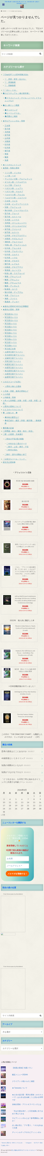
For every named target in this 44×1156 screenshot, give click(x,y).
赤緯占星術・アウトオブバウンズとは (26, 1104)
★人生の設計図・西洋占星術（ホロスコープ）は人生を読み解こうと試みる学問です (27, 1097)
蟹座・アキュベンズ (13, 276)
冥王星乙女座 (10, 349)
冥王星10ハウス (11, 314)
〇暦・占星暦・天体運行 (13, 434)
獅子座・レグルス (12, 264)
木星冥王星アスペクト (14, 364)
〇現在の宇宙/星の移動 (14, 439)
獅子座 (7, 151)
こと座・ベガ (10, 176)
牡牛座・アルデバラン (14, 251)
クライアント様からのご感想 (23, 1081)
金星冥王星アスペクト (14, 377)
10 (4, 802)
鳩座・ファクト (11, 298)
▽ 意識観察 (10, 82)
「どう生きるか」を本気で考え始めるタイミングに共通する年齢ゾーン (21, 780)
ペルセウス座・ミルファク (16, 198)
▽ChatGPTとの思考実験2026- (16, 74)
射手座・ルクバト (12, 232)
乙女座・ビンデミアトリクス (16, 204)
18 (10, 805)
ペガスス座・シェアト (14, 188)
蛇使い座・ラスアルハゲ (15, 273)
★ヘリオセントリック (12, 165)
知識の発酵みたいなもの (15, 765)
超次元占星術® (9, 462)
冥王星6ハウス (11, 339)
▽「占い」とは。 (10, 90)
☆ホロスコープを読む (12, 382)
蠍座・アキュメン (12, 280)
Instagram (29, 1142)
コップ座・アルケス (13, 185)
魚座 (6, 160)
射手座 (7, 135)
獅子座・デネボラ (12, 261)
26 (16, 808)
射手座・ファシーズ (13, 229)
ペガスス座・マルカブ (14, 191)
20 (22, 805)
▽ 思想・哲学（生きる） (16, 79)
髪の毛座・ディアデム (14, 292)
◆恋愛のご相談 (11, 116)
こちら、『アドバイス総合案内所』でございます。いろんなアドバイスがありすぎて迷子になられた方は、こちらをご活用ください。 (25, 571)
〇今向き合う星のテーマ (16, 443)
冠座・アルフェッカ (13, 207)
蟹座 (6, 154)
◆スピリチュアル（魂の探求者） (16, 93)
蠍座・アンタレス (12, 286)
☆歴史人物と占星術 (13, 386)
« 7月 (3, 815)
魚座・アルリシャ (12, 295)
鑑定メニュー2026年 (20, 1075)
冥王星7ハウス (11, 342)
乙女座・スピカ (11, 201)
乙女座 (7, 125)
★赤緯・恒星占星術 (11, 168)
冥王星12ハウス (11, 320)
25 (10, 808)
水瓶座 (7, 141)
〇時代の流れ (11, 450)
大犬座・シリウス (12, 220)
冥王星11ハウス (11, 317)
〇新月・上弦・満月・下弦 (17, 447)
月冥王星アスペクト (13, 361)
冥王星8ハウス (11, 345)
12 (16, 802)
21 (28, 805)
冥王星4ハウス (11, 333)
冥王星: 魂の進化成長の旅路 (25, 481)
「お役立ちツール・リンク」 (15, 459)
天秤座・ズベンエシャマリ (16, 223)
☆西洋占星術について (12, 406)
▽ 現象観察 (10, 85)
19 (16, 805)
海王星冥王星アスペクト (15, 371)
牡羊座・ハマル (11, 258)
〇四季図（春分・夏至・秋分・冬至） (18, 431)
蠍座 (6, 157)
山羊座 (7, 138)
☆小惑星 (6, 394)
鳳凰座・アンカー (12, 302)
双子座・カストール (13, 217)
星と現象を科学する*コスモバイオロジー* (24, 1150)
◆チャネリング (11, 110)
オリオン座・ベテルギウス (16, 182)
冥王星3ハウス (11, 330)
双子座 (7, 129)
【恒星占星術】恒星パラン (22, 1068)
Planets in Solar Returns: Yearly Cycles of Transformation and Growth (25, 628)
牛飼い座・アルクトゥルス (16, 245)
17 (4, 805)
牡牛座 (7, 144)
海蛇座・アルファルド (14, 242)
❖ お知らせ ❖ (10, 413)
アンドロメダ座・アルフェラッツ (18, 179)
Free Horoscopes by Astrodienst (13, 894)
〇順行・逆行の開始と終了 (16, 454)
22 (34, 805)
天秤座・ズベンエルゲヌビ (16, 226)
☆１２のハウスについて (13, 409)
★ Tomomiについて (19, 1088)
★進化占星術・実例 (11, 309)
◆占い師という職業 (11, 105)
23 (40, 805)
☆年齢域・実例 (9, 397)
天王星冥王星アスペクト (15, 355)
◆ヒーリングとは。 (13, 113)
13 (22, 802)
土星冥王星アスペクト (14, 352)
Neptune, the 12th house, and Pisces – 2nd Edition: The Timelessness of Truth (25, 653)
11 (10, 802)
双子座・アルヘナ (12, 213)
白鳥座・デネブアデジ (14, 267)
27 (22, 808)
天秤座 (7, 132)
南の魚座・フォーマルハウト (16, 210)
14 (28, 802)
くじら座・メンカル (13, 173)
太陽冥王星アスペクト (14, 358)
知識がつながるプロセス (15, 772)
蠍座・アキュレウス (13, 283)
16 (40, 802)
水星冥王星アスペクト (14, 367)
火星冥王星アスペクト (14, 374)
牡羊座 (7, 147)
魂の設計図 (25, 501)
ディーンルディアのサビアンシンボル (26, 1132)
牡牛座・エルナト (12, 254)
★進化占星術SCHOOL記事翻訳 (16, 306)
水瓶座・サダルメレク (14, 239)
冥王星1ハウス (11, 323)
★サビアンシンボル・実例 (14, 121)
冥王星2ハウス (11, 327)
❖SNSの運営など (12, 417)
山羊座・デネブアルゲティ (16, 235)
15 (34, 802)
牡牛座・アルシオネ (13, 248)
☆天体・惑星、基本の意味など (15, 391)
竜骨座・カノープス (13, 270)
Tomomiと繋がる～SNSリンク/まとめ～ (12, 1142)
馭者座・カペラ (11, 289)
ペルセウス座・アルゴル (15, 195)
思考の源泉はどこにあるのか (17, 751)
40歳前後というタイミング (17, 758)
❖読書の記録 (8, 428)
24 (4, 808)
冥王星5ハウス (11, 336)
